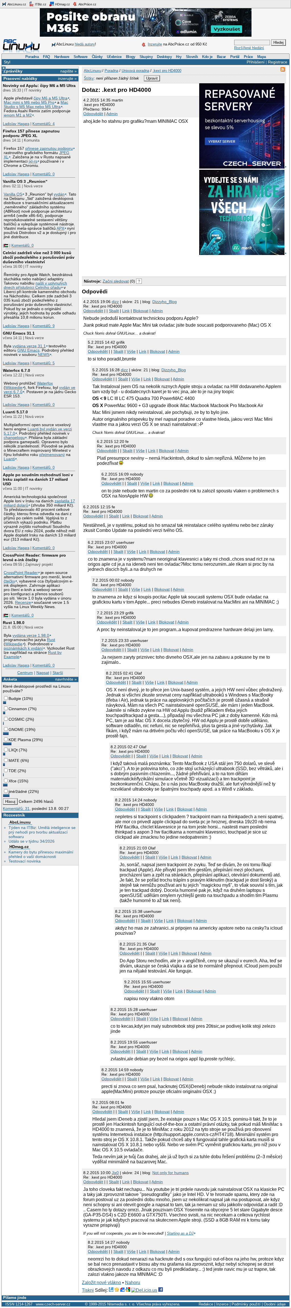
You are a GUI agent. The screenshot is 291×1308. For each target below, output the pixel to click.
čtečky (9, 581)
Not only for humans (170, 1172)
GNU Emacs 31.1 (19, 333)
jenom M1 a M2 (18, 115)
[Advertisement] (148, 264)
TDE (12, 770)
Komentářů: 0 (43, 174)
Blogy (130, 57)
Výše (131, 351)
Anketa (10, 679)
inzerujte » (67, 78)
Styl (7, 62)
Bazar (221, 57)
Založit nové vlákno (101, 1282)
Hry (178, 57)
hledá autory (85, 44)
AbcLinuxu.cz (16, 4)
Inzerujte (155, 44)
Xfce (12, 781)
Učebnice (114, 57)
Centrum (25, 672)
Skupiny (146, 57)
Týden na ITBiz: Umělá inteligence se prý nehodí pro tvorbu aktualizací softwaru (42, 832)
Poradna (32, 57)
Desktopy (164, 57)
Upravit (152, 78)
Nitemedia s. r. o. (121, 1304)
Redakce (206, 1304)
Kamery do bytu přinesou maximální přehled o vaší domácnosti (41, 854)
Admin (112, 113)
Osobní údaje (275, 1304)
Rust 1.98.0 (13, 622)
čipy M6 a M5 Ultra (50, 98)
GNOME (16, 729)
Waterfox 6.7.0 (16, 370)
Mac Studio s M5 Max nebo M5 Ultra (36, 104)
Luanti (9, 459)
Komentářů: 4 (43, 124)
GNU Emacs (28, 350)
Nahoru (132, 1282)
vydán (59, 194)
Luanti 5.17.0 (15, 412)
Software (81, 57)
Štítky (89, 78)
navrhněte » (66, 679)
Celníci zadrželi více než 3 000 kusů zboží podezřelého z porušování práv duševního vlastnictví (38, 257)
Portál (235, 57)
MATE (14, 760)
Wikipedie (13, 387)
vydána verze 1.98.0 (31, 635)
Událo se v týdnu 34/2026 (32, 841)
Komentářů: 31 (16, 808)
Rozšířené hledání (249, 48)
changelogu (14, 438)
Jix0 (115, 1172)
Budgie (15, 698)
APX (60, 228)
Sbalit (114, 310)
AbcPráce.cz (87, 4)
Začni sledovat (116, 281)
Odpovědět (93, 113)
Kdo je (207, 57)
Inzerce (222, 1304)
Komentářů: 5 (43, 363)
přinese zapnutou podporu (49, 148)
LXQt (13, 750)
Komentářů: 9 (43, 326)
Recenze (23, 602)
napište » (68, 71)
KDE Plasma (20, 739)
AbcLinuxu (20, 822)
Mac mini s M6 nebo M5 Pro (29, 102)
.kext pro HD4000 (167, 71)
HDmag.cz (62, 4)
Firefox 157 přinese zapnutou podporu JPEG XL (31, 133)
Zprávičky (12, 71)
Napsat (42, 672)
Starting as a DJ (180, 1233)
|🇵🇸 (5, 245)
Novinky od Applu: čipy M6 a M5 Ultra (39, 85)
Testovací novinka (25, 861)
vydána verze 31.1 (29, 346)
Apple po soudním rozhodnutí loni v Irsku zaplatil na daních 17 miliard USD (38, 479)
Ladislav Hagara (16, 124)
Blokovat (140, 310)
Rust (51, 640)
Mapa (261, 57)
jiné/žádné (18, 791)
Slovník (192, 57)
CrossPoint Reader (21, 573)
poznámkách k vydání (23, 648)
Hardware (61, 57)
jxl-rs (33, 161)
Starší (58, 672)
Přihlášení (256, 62)
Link (126, 310)
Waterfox (45, 383)
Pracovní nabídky (20, 78)
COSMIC (16, 719)
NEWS (43, 355)
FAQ (46, 57)
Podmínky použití (246, 1304)
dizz (115, 301)
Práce (248, 57)
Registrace (277, 62)
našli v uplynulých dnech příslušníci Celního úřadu (35, 285)
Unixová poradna (135, 71)
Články (97, 57)
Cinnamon (18, 708)
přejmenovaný (52, 455)
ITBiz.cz (40, 4)
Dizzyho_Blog (164, 301)
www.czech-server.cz (53, 1304)
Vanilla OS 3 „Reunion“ (25, 181)
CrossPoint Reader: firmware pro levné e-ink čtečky (34, 557)
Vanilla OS (13, 194)
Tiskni (88, 1290)
